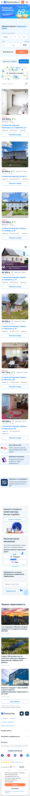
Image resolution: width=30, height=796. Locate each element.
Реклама (12, 718)
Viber (16, 562)
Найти (22, 52)
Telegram (16, 557)
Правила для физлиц (8, 725)
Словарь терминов (7, 722)
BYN (24, 45)
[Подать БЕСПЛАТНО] (22, 2)
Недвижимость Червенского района (11, 705)
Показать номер (15, 135)
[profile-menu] (27, 2)
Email (6, 582)
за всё (26, 41)
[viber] (21, 755)
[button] (15, 102)
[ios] (22, 713)
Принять (15, 785)
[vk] (15, 755)
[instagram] (8, 755)
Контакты (4, 742)
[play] (27, 713)
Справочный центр (15, 751)
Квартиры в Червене (10, 61)
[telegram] (27, 755)
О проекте (4, 718)
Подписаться (11, 591)
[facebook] (2, 755)
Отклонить (15, 788)
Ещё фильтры (8, 52)
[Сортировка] (26, 84)
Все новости (15, 701)
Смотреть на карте (16, 73)
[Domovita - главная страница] (10, 2)
